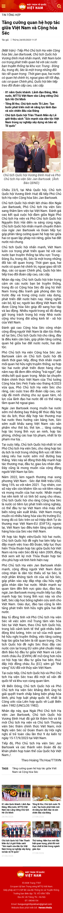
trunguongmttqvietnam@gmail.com (35, 904)
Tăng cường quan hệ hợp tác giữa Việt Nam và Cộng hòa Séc (34, 770)
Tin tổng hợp (11, 15)
